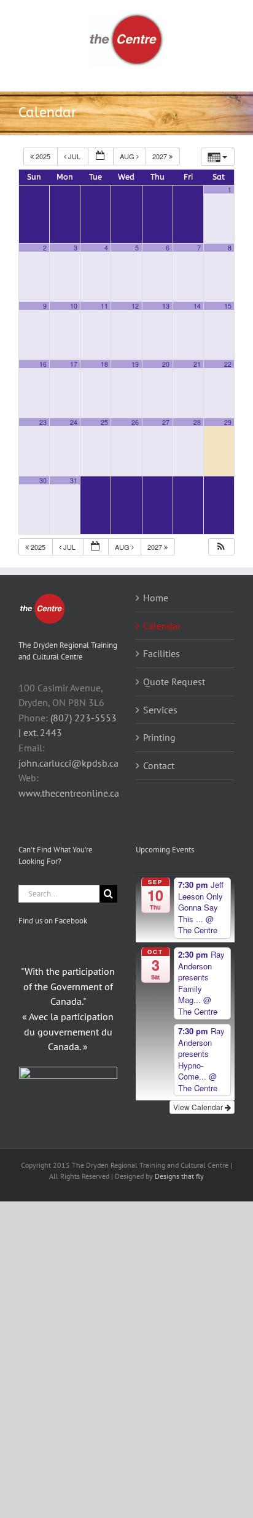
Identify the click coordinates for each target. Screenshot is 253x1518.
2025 (43, 156)
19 (135, 364)
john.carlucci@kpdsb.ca (68, 763)
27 (165, 422)
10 (73, 305)
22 (228, 364)
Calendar (162, 626)
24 (73, 422)
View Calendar (199, 1107)
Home (155, 598)
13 (165, 305)
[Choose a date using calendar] (101, 156)
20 (165, 364)
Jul (74, 156)
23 (43, 422)
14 (197, 305)
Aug (128, 156)
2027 (160, 156)
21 (197, 364)
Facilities (161, 653)
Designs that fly (179, 1176)
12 (135, 305)
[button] (221, 547)
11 (104, 305)
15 (228, 305)
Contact (158, 765)
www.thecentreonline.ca (68, 793)
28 (197, 422)
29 (228, 422)
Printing (159, 737)
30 (43, 480)
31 (73, 480)
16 (43, 364)
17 (73, 364)
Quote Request (174, 681)
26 (135, 422)
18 (104, 364)
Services (160, 710)
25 (104, 422)
